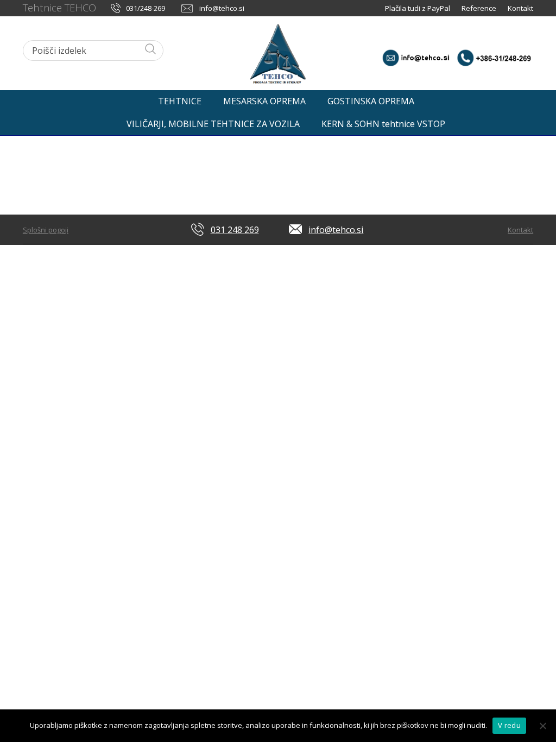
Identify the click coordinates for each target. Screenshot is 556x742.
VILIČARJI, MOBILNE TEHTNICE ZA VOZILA (213, 124)
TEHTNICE (179, 101)
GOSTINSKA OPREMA (370, 101)
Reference (479, 8)
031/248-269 (145, 8)
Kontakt (520, 8)
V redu (509, 725)
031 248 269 (235, 230)
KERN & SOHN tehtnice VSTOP (383, 124)
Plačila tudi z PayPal (418, 8)
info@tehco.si (221, 8)
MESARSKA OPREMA (264, 101)
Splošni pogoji (45, 230)
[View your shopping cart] (521, 98)
